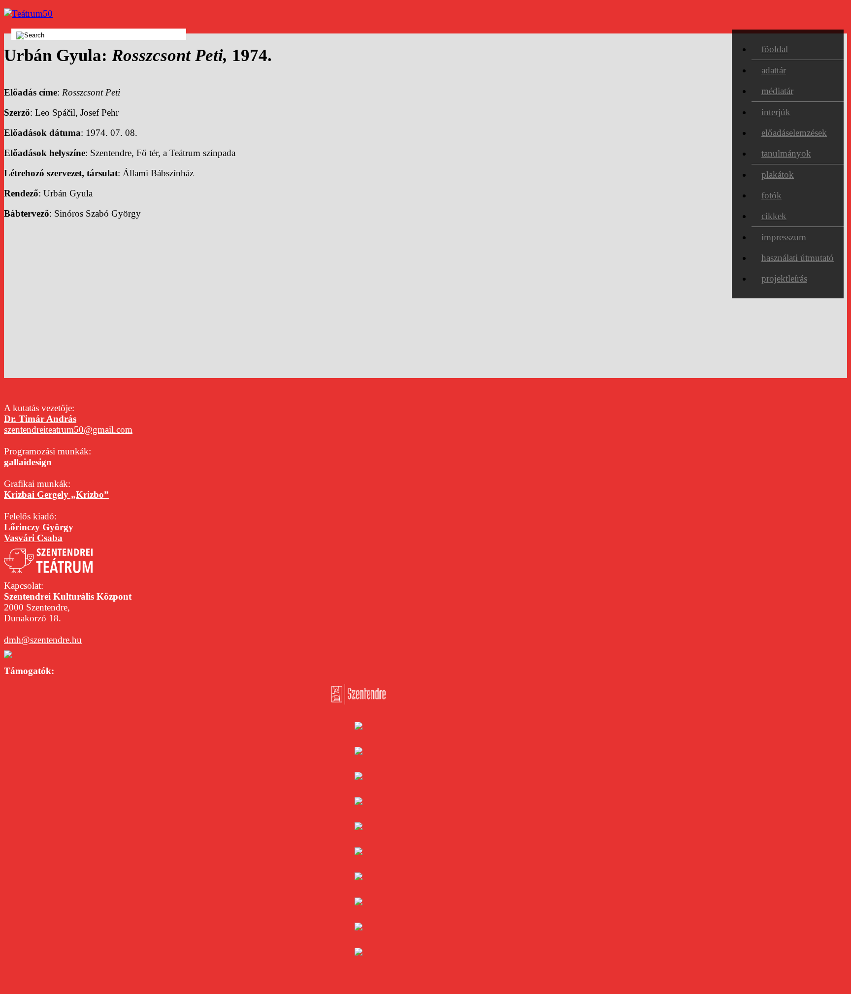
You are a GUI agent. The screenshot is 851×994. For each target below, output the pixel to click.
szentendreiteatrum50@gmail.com (68, 429)
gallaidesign (28, 462)
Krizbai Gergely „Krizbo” (56, 494)
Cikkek (773, 216)
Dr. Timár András (40, 419)
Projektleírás (784, 278)
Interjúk (775, 112)
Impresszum (783, 237)
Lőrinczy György (38, 527)
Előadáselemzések (794, 133)
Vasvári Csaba (33, 538)
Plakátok (777, 174)
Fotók (771, 195)
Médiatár (777, 91)
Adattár (773, 70)
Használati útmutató (797, 258)
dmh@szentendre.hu (43, 640)
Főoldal (774, 49)
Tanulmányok (786, 153)
